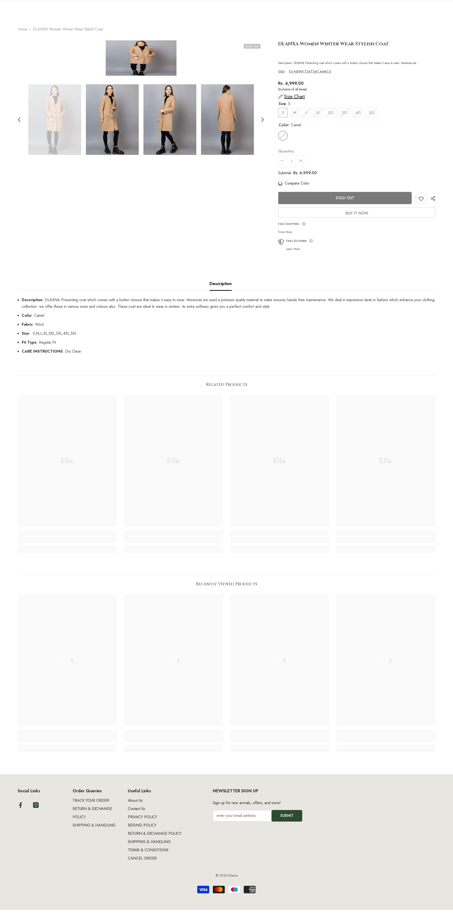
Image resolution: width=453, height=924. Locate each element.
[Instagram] (36, 805)
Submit (287, 815)
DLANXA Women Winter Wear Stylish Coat (333, 44)
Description (221, 284)
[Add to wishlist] (421, 198)
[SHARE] (431, 198)
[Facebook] (20, 805)
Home (22, 29)
